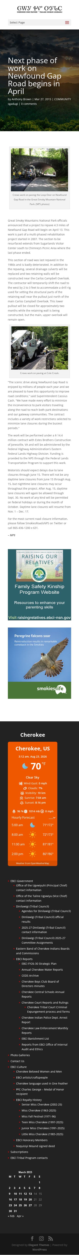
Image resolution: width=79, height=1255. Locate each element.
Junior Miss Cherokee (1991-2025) (43, 1128)
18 (20, 1199)
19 (25, 1199)
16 (10, 1199)
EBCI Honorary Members (32, 1140)
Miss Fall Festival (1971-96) (39, 1116)
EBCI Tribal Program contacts (29, 1158)
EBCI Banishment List (35, 1038)
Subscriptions (19, 1152)
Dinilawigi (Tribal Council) (32, 906)
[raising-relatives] (39, 619)
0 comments (29, 104)
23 (10, 1205)
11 (20, 1193)
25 (20, 1205)
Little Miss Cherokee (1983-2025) (42, 1134)
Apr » (20, 1216)
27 (30, 1205)
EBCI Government (22, 881)
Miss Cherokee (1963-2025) (39, 1110)
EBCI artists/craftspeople (32, 1077)
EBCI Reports (24, 959)
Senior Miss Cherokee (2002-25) (42, 1104)
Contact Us (17, 1061)
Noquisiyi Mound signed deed (35, 1146)
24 (15, 1205)
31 (15, 1211)
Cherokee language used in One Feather (42, 1083)
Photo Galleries (20, 1055)
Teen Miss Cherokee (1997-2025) (42, 1122)
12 (25, 1193)
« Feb (11, 1216)
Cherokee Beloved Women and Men (39, 1071)
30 (10, 1211)
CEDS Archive (30, 975)
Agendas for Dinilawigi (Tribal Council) (46, 911)
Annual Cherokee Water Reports (42, 969)
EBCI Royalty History (29, 1100)
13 (30, 1193)
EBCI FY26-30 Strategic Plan (39, 963)
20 (30, 1199)
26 (25, 1205)
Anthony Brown (21, 99)
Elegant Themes (38, 1245)
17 (15, 1199)
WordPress (39, 1249)
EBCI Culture (19, 1067)
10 (15, 1193)
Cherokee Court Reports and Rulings (45, 1002)
